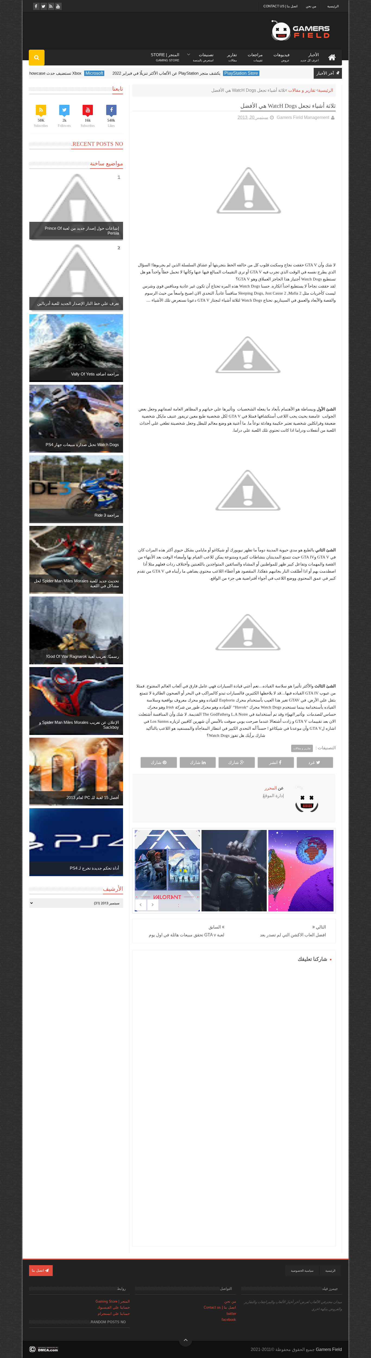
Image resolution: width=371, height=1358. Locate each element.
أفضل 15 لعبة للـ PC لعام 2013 (93, 797)
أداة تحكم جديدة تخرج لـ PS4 (94, 868)
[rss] (50, 6)
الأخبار (309, 55)
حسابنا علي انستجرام (114, 1314)
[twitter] (43, 6)
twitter (231, 1314)
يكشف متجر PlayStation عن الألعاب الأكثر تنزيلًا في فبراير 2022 (190, 73)
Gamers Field (329, 1349)
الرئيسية (333, 6)
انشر (273, 762)
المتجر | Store (165, 55)
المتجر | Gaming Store (113, 1301)
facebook (229, 1320)
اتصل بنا (38, 1270)
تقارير (232, 55)
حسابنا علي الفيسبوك (113, 1307)
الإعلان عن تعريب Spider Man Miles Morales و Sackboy (79, 724)
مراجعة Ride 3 (107, 515)
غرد (311, 762)
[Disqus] (234, 1032)
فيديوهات (281, 55)
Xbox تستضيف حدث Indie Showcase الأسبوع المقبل (60, 73)
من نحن (311, 6)
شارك (233, 762)
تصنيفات (203, 55)
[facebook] (36, 6)
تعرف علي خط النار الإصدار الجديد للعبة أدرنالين (78, 303)
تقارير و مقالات (301, 90)
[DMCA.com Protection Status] (44, 1350)
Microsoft (118, 73)
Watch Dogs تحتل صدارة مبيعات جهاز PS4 (82, 444)
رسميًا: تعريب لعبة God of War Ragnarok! (82, 656)
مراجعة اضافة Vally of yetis (95, 374)
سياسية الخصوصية (302, 1270)
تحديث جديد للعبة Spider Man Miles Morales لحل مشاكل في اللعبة (76, 583)
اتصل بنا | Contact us (280, 6)
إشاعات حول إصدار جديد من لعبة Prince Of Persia (82, 230)
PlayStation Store (265, 73)
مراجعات (255, 55)
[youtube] (58, 6)
